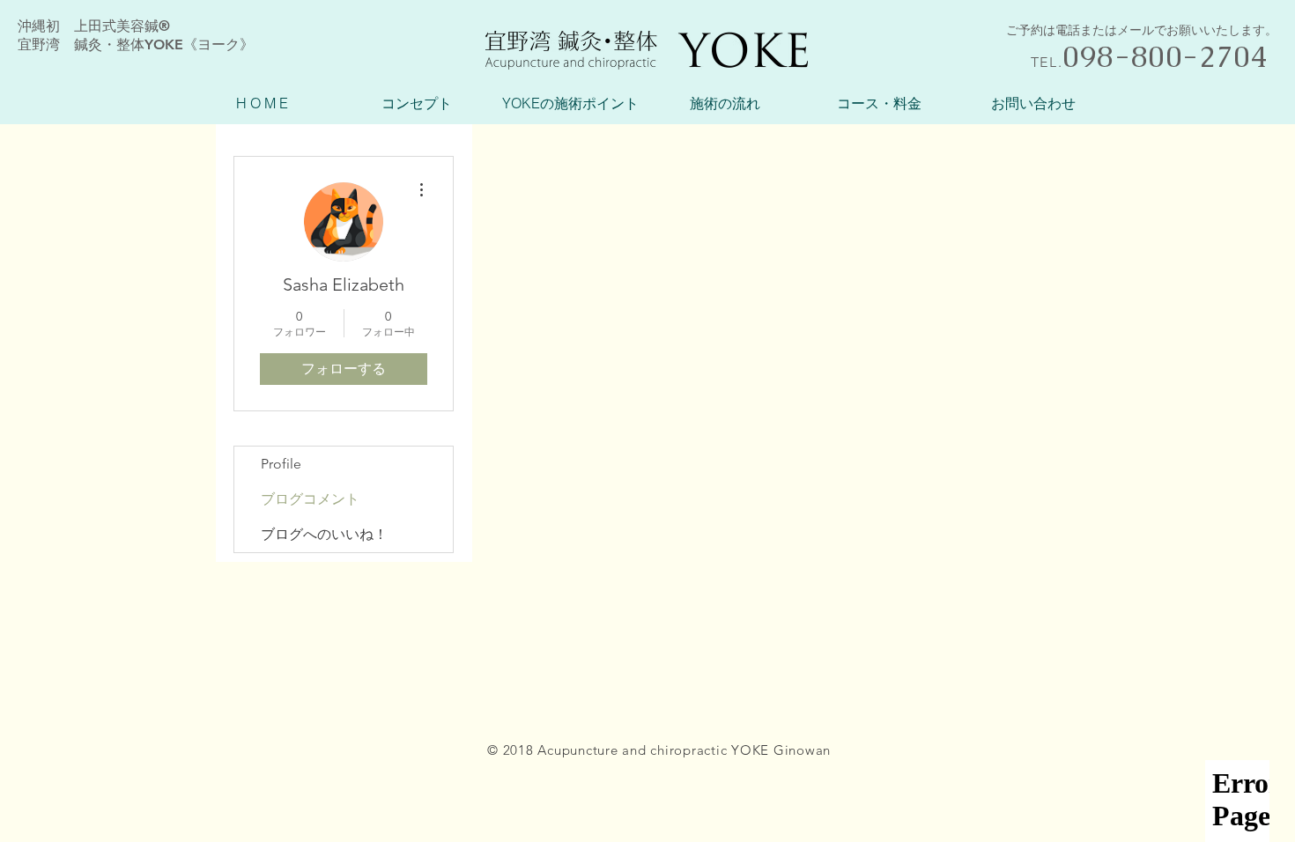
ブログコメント (310, 499)
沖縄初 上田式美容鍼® (94, 26)
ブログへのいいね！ (324, 534)
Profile (281, 463)
